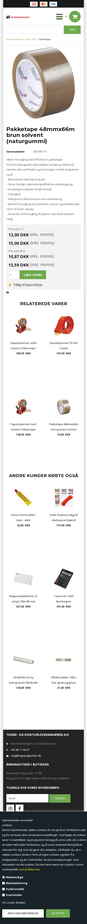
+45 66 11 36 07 (20, 750)
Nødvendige (14, 877)
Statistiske (14, 895)
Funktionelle (15, 889)
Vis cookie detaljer (14, 902)
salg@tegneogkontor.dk (26, 756)
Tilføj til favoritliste (27, 285)
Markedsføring (16, 883)
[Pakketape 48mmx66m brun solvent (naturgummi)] (43, 82)
